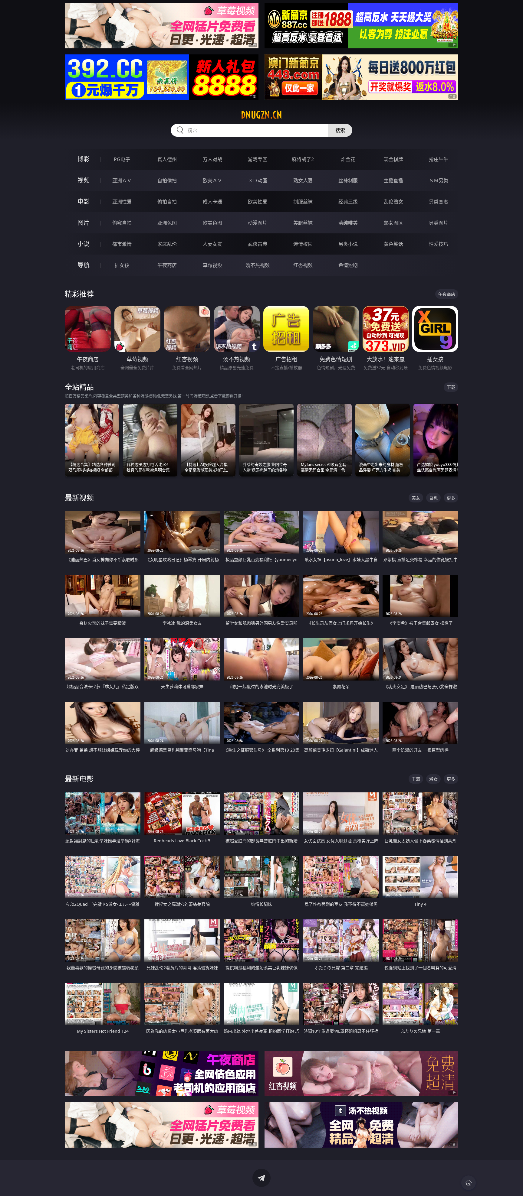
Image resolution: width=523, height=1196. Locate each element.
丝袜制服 (348, 180)
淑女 (433, 779)
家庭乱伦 (167, 244)
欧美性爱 (257, 201)
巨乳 (433, 498)
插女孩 (122, 265)
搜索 (340, 130)
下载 (451, 387)
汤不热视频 (257, 265)
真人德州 (167, 159)
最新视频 (79, 497)
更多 (451, 498)
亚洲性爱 (122, 201)
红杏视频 (303, 265)
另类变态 (438, 201)
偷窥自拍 (122, 222)
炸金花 (348, 159)
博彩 (83, 159)
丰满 (416, 779)
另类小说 (348, 244)
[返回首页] (468, 1182)
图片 (83, 223)
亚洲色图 (167, 222)
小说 (83, 244)
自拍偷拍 (167, 180)
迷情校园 (303, 244)
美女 (416, 498)
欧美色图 (212, 222)
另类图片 (438, 222)
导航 (83, 265)
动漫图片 (257, 222)
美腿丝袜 (303, 222)
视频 (83, 180)
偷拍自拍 (167, 201)
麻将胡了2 (303, 159)
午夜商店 (167, 265)
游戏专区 (257, 159)
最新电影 (79, 779)
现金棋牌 (393, 159)
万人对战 (212, 159)
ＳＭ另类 (438, 180)
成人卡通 (212, 201)
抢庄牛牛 (438, 159)
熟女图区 (393, 222)
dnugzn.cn (261, 115)
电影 (83, 201)
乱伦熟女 (393, 201)
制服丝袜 (303, 201)
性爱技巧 (438, 244)
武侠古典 (257, 244)
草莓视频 (212, 265)
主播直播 (393, 180)
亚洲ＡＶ (122, 180)
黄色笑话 (393, 244)
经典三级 (348, 201)
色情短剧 (348, 265)
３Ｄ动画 (257, 180)
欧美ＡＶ (212, 180)
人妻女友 (212, 244)
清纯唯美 (348, 222)
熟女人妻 (303, 180)
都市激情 (122, 244)
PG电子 (122, 159)
